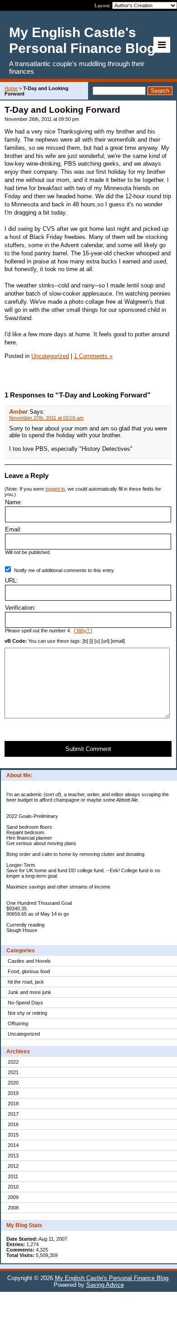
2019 (13, 1093)
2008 (13, 1207)
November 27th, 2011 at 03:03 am (46, 418)
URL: (11, 580)
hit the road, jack (26, 981)
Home (11, 88)
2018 (13, 1103)
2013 (13, 1155)
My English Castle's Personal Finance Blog (111, 1278)
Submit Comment (88, 749)
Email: (13, 529)
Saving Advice (105, 1284)
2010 (13, 1187)
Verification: (20, 607)
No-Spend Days (25, 1002)
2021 (13, 1072)
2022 (13, 1062)
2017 (13, 1114)
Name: (13, 502)
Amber (18, 411)
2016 (13, 1124)
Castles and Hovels (29, 961)
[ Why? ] (83, 630)
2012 (13, 1166)
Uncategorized (24, 1034)
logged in (55, 489)
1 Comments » (93, 356)
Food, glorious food (29, 971)
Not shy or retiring (27, 1013)
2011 (13, 1176)
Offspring (18, 1023)
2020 (13, 1082)
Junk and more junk (29, 992)
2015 (13, 1134)
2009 (13, 1197)
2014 (13, 1145)
